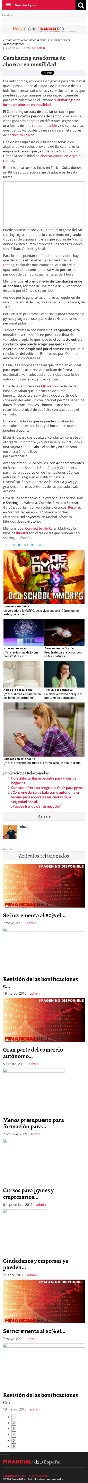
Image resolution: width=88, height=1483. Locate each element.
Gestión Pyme (25, 5)
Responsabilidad (37, 1475)
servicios (18, 44)
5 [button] (14, 1440)
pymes (34, 40)
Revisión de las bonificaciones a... (40, 982)
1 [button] (14, 1417)
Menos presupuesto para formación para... (33, 1123)
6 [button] (14, 1446)
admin (41, 48)
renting (8, 265)
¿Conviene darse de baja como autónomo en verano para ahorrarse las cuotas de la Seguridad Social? (45, 797)
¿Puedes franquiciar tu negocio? (36, 806)
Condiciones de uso (14, 1475)
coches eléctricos (20, 135)
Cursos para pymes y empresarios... (28, 1193)
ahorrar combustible (41, 125)
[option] (44, 962)
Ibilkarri (22, 533)
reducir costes (48, 40)
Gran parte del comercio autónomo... (33, 1052)
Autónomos (22, 40)
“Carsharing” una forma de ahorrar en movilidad (41, 102)
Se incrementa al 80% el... (34, 915)
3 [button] (14, 1428)
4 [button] (14, 1434)
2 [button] (14, 1423)
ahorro (8, 40)
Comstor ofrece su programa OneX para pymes (47, 787)
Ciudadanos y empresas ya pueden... (35, 1264)
